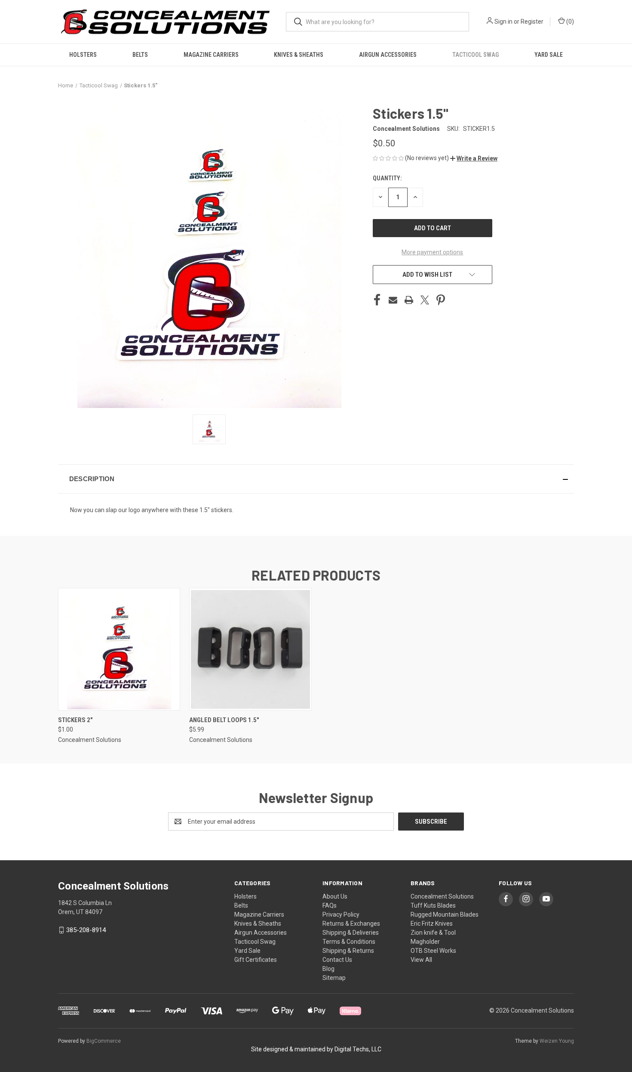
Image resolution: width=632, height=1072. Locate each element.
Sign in (503, 21)
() (569, 21)
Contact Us (337, 959)
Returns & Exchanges (351, 923)
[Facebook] (377, 300)
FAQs (329, 905)
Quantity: (387, 178)
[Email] (393, 300)
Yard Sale (548, 54)
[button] (473, 158)
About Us (334, 896)
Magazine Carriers (211, 54)
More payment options (432, 252)
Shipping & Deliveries (350, 932)
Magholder (425, 941)
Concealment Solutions (442, 896)
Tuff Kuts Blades (433, 905)
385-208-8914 (86, 930)
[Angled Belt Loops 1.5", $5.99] (250, 649)
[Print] (409, 300)
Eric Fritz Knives (432, 923)
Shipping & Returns (348, 950)
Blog (328, 968)
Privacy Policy (340, 914)
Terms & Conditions (348, 941)
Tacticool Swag (475, 54)
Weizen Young (557, 1041)
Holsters (83, 54)
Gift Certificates (255, 959)
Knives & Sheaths (298, 54)
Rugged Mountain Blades (445, 914)
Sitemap (334, 977)
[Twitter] (424, 300)
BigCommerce (103, 1041)
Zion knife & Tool (433, 932)
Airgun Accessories (388, 54)
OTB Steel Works (433, 950)
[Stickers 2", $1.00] (119, 649)
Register (532, 21)
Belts (140, 54)
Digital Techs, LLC (357, 1049)
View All (421, 959)
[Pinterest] (440, 300)
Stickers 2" (75, 720)
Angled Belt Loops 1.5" (224, 720)
